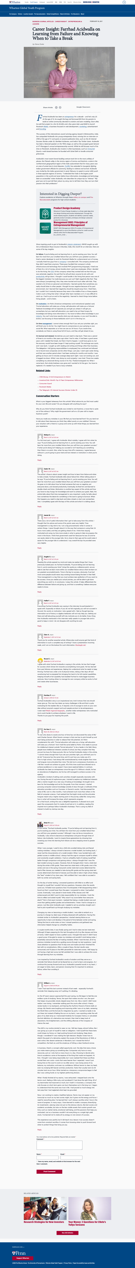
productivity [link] (40, 277)
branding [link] (42, 129)
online (75, 197)
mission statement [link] (74, 244)
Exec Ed (70, 2)
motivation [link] (42, 304)
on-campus (82, 197)
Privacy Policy (68, 1263)
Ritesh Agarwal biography (55, 711)
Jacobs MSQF (50, 2)
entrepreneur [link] (69, 117)
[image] (55, 106)
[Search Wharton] (124, 2)
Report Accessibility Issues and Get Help (83, 1263)
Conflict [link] (67, 166)
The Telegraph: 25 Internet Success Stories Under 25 (58, 390)
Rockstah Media (45, 387)
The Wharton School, (21, 1263)
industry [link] (39, 316)
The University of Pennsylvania (36, 1263)
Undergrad (42, 2)
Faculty (26, 2)
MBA (56, 2)
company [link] (63, 262)
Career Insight (61, 21)
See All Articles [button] (67, 1233)
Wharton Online (77, 2)
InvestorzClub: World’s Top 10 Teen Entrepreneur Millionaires (61, 380)
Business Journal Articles (43, 21)
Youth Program (34, 2)
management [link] (47, 324)
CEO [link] (52, 272)
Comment (40, 1139)
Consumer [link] (91, 149)
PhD (65, 2)
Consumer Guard (45, 384)
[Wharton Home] (14, 2)
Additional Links (17, 1247)
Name (39, 1154)
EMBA (60, 2)
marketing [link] (82, 127)
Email (62, 1154)
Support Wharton (23, 1258)
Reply (39, 460)
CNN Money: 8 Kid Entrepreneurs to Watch (55, 377)
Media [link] (45, 127)
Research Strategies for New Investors (44, 1222)
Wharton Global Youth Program (54, 1263)
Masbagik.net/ (80, 645)
